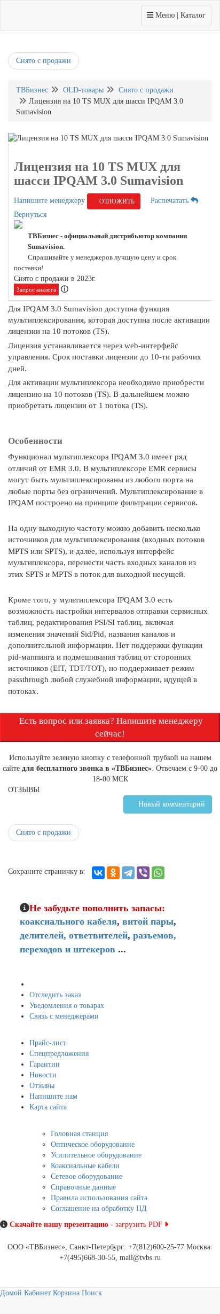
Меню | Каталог (176, 15)
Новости (43, 1075)
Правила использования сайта (99, 1198)
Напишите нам (53, 1096)
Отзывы (41, 1086)
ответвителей (98, 935)
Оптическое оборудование (93, 1144)
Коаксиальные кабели (85, 1166)
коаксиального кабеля (68, 921)
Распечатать (168, 201)
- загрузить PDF (87, 1225)
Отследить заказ (55, 995)
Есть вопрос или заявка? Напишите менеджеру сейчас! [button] (110, 727)
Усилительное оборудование (96, 1155)
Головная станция (79, 1134)
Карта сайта (48, 1107)
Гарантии (44, 1064)
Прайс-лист (47, 1043)
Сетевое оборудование (86, 1176)
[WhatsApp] (158, 872)
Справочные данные (83, 1187)
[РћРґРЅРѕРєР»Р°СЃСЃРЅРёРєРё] (113, 872)
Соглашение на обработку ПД (99, 1208)
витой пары (148, 921)
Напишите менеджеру (49, 201)
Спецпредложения (59, 1054)
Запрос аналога (36, 289)
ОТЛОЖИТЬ (116, 201)
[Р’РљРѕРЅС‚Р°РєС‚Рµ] (98, 872)
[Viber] (143, 872)
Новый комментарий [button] (170, 804)
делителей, (43, 935)
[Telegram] (128, 872)
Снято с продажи (43, 61)
